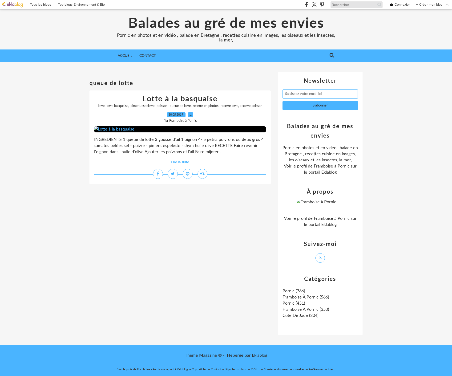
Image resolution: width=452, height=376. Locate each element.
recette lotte (229, 106)
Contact (147, 55)
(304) (300, 316)
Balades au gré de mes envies (226, 23)
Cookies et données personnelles (284, 369)
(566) (305, 297)
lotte (101, 106)
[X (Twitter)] (314, 4)
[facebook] (306, 4)
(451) (293, 303)
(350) (305, 309)
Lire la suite (180, 162)
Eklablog (259, 355)
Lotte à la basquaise (180, 99)
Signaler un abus (235, 369)
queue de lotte (180, 106)
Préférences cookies (321, 369)
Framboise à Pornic (332, 166)
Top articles (199, 369)
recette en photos (205, 106)
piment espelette (142, 106)
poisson (162, 106)
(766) (293, 291)
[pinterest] (322, 4)
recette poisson (251, 106)
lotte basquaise (117, 106)
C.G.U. (255, 369)
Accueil (125, 55)
